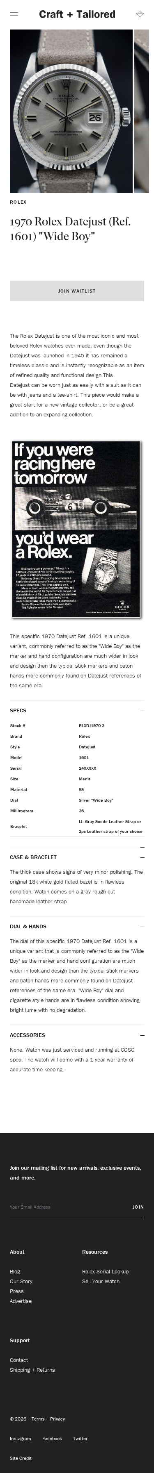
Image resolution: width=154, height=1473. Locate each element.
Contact (19, 1360)
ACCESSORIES (28, 1035)
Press (17, 1291)
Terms (39, 1419)
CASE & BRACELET (33, 857)
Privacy (57, 1419)
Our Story (21, 1281)
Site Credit (21, 1458)
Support (20, 1340)
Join (138, 1207)
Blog (15, 1271)
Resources (95, 1251)
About (17, 1251)
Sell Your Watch (101, 1281)
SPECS (18, 710)
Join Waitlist (77, 291)
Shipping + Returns (32, 1369)
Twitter (80, 1438)
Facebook (52, 1438)
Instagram (21, 1438)
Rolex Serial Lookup (105, 1271)
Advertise (21, 1301)
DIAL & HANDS (28, 926)
